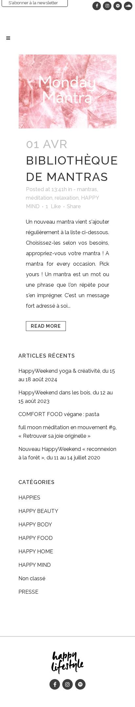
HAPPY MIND (34, 565)
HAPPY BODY (35, 524)
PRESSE (28, 592)
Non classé (31, 578)
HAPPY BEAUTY (38, 511)
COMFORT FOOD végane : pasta (58, 414)
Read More (46, 326)
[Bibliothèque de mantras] (67, 91)
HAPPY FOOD (35, 538)
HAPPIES (29, 498)
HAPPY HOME (35, 551)
